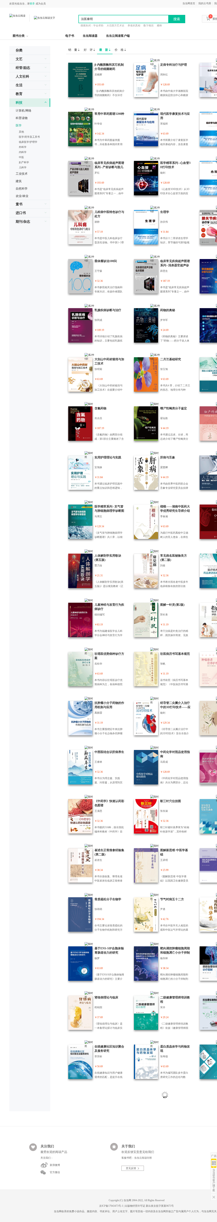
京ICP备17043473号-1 (111, 1205)
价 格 (119, 49)
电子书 (69, 35)
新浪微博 (55, 1165)
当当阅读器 (90, 35)
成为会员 (41, 3)
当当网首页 (188, 3)
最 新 (104, 49)
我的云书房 (204, 3)
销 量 (73, 49)
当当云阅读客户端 (118, 35)
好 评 (88, 49)
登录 (32, 3)
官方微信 (55, 1172)
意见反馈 (131, 1168)
